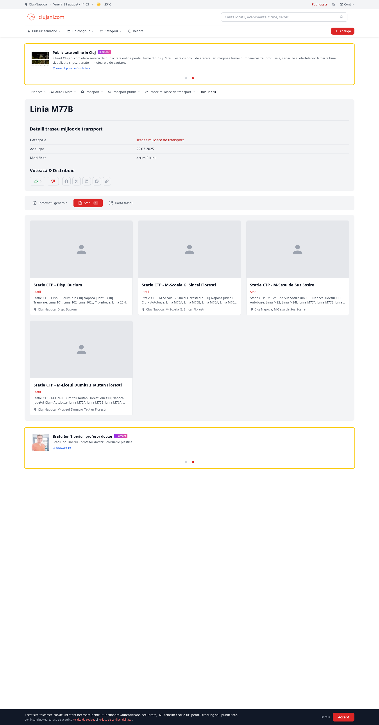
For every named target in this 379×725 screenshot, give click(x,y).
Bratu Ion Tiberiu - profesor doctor (83, 436)
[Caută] (342, 17)
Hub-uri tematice (44, 31)
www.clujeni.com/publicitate (73, 68)
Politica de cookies (84, 719)
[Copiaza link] (107, 181)
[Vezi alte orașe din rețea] (45, 92)
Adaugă (345, 31)
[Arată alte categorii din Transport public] (139, 92)
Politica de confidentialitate (115, 719)
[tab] (186, 78)
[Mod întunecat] (333, 4)
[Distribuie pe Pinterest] (97, 181)
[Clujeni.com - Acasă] (45, 17)
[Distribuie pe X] (76, 181)
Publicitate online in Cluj (74, 52)
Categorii (111, 31)
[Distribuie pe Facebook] (66, 181)
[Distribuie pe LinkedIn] (86, 181)
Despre (138, 31)
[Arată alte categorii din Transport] (102, 92)
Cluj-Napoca (34, 92)
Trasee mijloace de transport (160, 140)
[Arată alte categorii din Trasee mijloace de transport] (194, 92)
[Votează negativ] (53, 181)
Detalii (325, 717)
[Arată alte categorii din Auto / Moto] (75, 92)
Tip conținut (81, 31)
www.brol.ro (63, 448)
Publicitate (319, 4)
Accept (343, 717)
